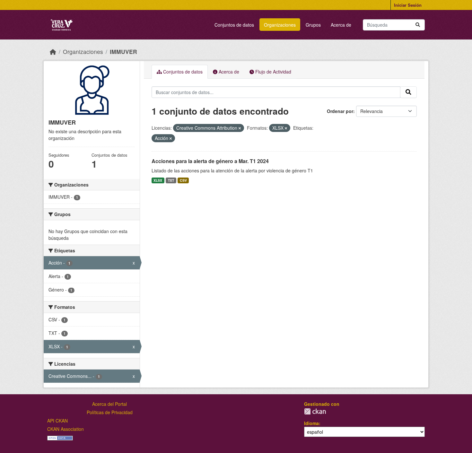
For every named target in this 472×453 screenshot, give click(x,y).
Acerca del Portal (109, 404)
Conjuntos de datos (234, 25)
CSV (183, 180)
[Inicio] (53, 52)
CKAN (315, 411)
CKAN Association (65, 429)
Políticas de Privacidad (110, 412)
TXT (171, 180)
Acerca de (341, 25)
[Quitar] (240, 128)
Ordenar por (340, 111)
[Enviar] (417, 24)
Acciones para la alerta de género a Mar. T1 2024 (210, 161)
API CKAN (57, 420)
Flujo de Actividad (272, 71)
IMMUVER (123, 52)
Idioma (311, 423)
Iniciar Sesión (408, 5)
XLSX (157, 180)
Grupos (313, 25)
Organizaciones (280, 25)
